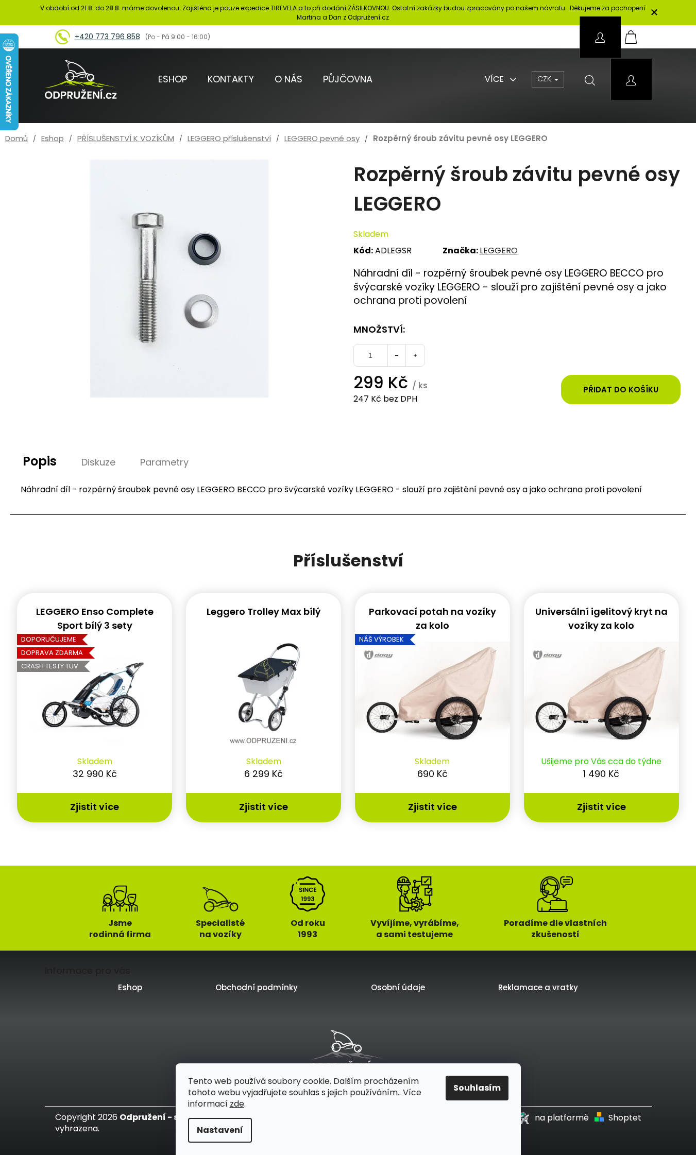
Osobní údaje (398, 987)
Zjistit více (94, 806)
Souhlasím (477, 1088)
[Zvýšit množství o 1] (415, 355)
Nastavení (220, 1130)
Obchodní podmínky (256, 987)
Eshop (130, 987)
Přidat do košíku (620, 389)
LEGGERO (499, 250)
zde (237, 1104)
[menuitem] (172, 79)
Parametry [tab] (164, 462)
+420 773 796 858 (107, 36)
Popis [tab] (40, 461)
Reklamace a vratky (538, 987)
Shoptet (624, 1118)
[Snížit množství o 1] (396, 355)
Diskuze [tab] (98, 462)
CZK (545, 79)
